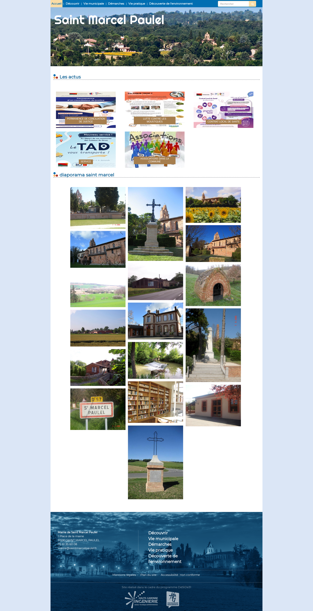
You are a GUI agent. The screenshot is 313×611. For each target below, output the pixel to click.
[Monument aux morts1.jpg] (213, 345)
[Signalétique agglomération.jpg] (98, 409)
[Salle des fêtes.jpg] (213, 405)
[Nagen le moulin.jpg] (98, 367)
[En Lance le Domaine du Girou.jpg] (155, 281)
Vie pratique (136, 3)
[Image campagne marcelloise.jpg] (98, 288)
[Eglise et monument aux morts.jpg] (155, 224)
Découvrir (72, 3)
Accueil (56, 3)
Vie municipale (94, 3)
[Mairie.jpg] (155, 321)
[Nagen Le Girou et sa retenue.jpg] (155, 360)
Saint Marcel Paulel (109, 19)
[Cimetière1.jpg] (98, 208)
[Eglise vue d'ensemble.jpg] (213, 205)
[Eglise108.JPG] (98, 249)
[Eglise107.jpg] (213, 243)
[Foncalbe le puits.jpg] (213, 285)
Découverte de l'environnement (171, 3)
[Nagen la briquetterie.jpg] (98, 328)
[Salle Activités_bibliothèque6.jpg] (155, 402)
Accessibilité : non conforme (180, 575)
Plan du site (148, 575)
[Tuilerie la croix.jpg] (155, 462)
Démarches (116, 3)
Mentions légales (124, 575)
